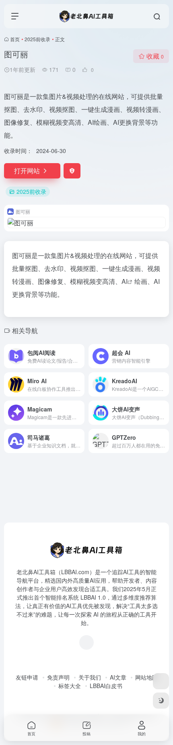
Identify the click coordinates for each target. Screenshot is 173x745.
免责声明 (58, 677)
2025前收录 (37, 39)
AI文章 (118, 677)
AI (125, 281)
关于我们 (89, 677)
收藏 (155, 56)
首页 (15, 39)
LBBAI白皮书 (106, 686)
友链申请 (27, 677)
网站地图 (146, 677)
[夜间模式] (161, 701)
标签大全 (69, 686)
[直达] (80, 356)
